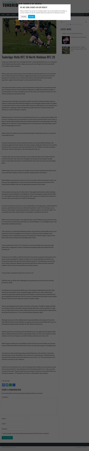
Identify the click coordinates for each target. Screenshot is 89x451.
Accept (31, 16)
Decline (23, 16)
